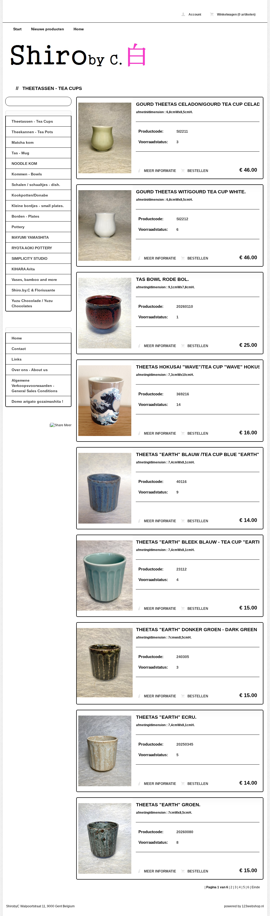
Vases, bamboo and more (34, 279)
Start (17, 29)
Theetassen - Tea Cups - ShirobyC (79, 15)
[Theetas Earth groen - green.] (105, 663)
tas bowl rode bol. (162, 279)
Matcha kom (22, 142)
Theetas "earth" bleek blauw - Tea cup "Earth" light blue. (197, 542)
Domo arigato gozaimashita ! (37, 401)
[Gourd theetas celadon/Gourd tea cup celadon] (105, 139)
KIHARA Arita (23, 269)
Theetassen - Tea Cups (52, 88)
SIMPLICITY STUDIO (29, 258)
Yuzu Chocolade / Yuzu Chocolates (32, 303)
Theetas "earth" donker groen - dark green (196, 629)
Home (79, 29)
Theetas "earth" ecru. (166, 717)
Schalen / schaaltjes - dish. (36, 185)
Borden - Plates (25, 216)
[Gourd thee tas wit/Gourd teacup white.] (105, 226)
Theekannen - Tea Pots (32, 132)
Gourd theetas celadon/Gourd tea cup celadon (197, 104)
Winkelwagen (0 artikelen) (235, 14)
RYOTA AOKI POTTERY (32, 248)
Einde (256, 887)
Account (194, 14)
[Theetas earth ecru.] (105, 752)
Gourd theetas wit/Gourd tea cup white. (191, 191)
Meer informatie (160, 171)
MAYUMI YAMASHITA (30, 237)
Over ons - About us (30, 370)
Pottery (18, 227)
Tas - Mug (20, 153)
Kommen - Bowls (27, 174)
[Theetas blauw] (105, 489)
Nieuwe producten (47, 29)
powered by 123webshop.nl (244, 906)
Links (17, 359)
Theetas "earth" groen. (168, 804)
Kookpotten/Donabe (30, 195)
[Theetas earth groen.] (105, 839)
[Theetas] (105, 401)
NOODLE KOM (24, 163)
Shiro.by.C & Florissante (33, 290)
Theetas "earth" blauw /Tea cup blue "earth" (197, 454)
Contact (19, 349)
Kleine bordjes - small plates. (38, 206)
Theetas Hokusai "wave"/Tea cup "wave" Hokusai (197, 367)
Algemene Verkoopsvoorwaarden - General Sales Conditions (34, 385)
